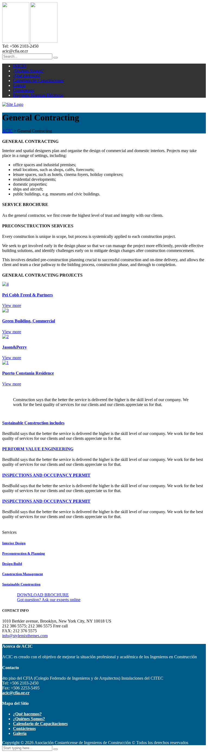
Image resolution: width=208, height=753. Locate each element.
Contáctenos (23, 90)
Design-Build (12, 564)
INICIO (20, 66)
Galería (19, 85)
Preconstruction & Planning (23, 553)
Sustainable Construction (21, 584)
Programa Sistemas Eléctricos (38, 95)
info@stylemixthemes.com (25, 635)
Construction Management (22, 574)
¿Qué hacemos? (26, 75)
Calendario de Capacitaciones (38, 80)
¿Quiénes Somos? (28, 70)
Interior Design (13, 543)
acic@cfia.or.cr (16, 692)
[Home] (12, 104)
